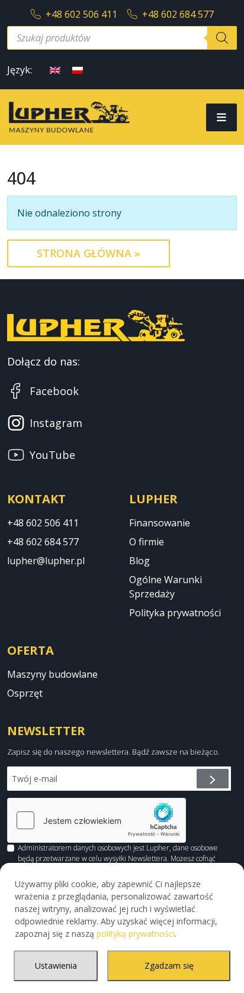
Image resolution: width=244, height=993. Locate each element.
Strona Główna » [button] (88, 253)
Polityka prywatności (175, 612)
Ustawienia (56, 965)
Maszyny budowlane (52, 674)
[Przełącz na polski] (77, 69)
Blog (139, 560)
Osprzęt (25, 693)
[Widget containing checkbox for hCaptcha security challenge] (96, 820)
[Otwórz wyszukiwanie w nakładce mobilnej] (122, 38)
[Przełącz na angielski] (55, 69)
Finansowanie (159, 522)
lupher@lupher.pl (46, 560)
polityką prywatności (136, 933)
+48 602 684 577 (178, 14)
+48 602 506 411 (81, 14)
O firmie (146, 541)
